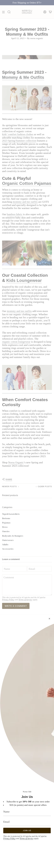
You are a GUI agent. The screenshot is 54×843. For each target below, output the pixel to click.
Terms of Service (26, 838)
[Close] (49, 619)
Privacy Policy (9, 838)
